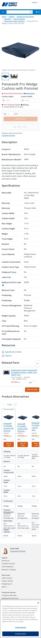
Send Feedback (7, 567)
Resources (6, 561)
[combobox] (10, 100)
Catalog (11, 17)
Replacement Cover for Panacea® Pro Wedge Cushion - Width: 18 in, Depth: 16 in (24, 372)
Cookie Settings (20, 627)
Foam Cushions (19, 19)
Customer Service (8, 135)
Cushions (7, 19)
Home (4, 17)
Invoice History (7, 581)
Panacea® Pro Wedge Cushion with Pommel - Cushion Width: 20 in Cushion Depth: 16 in (22, 427)
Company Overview (9, 595)
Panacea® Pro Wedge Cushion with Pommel (9, 427)
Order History (7, 578)
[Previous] (3, 404)
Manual (8, 355)
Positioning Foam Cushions (14, 21)
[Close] (38, 602)
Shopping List (7, 584)
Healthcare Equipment (25, 17)
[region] (20, 619)
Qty (30, 382)
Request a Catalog (8, 569)
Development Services (10, 598)
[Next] (15, 404)
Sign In (4, 587)
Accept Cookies (20, 634)
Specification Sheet (13, 352)
